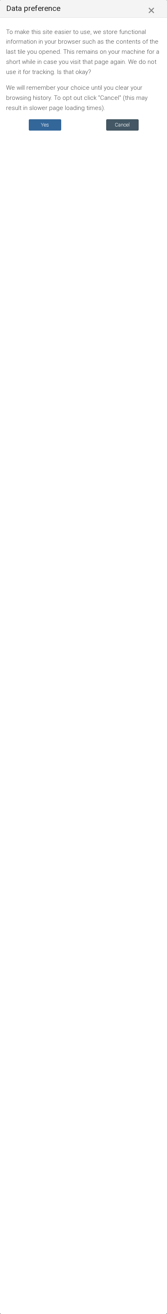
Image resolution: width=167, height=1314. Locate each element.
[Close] (151, 10)
